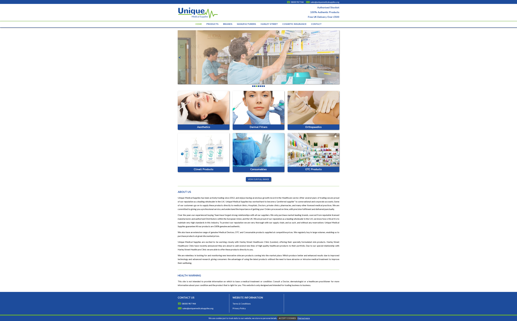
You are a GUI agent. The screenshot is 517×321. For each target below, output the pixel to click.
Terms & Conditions (242, 303)
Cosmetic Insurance (294, 24)
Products (212, 24)
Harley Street (269, 24)
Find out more (304, 318)
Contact (316, 24)
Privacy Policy (239, 308)
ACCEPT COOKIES (287, 318)
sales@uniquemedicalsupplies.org (325, 2)
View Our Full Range (258, 179)
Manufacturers (246, 24)
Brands (227, 24)
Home (198, 24)
